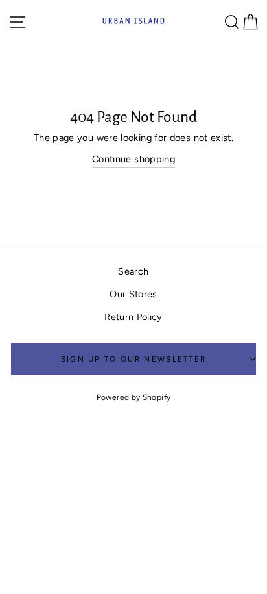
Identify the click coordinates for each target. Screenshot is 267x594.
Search (133, 271)
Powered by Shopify (134, 397)
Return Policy (133, 317)
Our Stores (133, 294)
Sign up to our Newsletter (134, 359)
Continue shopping (133, 159)
